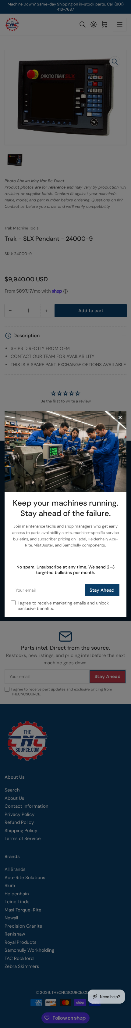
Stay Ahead (102, 590)
